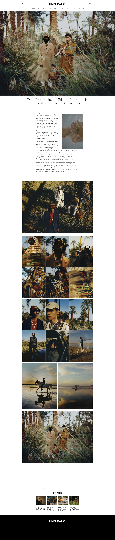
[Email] (44, 488)
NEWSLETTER (89, 3)
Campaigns (33, 8)
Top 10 (74, 8)
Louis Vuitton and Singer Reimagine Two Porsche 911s (62, 509)
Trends (68, 8)
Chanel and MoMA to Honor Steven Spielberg (40, 508)
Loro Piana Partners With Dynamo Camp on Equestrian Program (74, 509)
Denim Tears (39, 121)
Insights (44, 8)
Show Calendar (80, 8)
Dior (49, 114)
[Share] (41, 488)
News (39, 8)
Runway (50, 8)
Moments (63, 8)
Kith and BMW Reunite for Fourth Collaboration (51, 509)
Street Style (56, 8)
